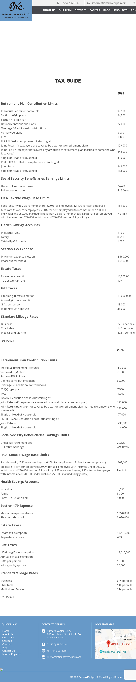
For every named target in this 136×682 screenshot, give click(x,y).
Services (80, 10)
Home (5, 630)
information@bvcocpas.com (109, 3)
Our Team (65, 10)
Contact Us (8, 650)
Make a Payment (11, 654)
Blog (106, 10)
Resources (120, 10)
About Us (49, 10)
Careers (95, 10)
